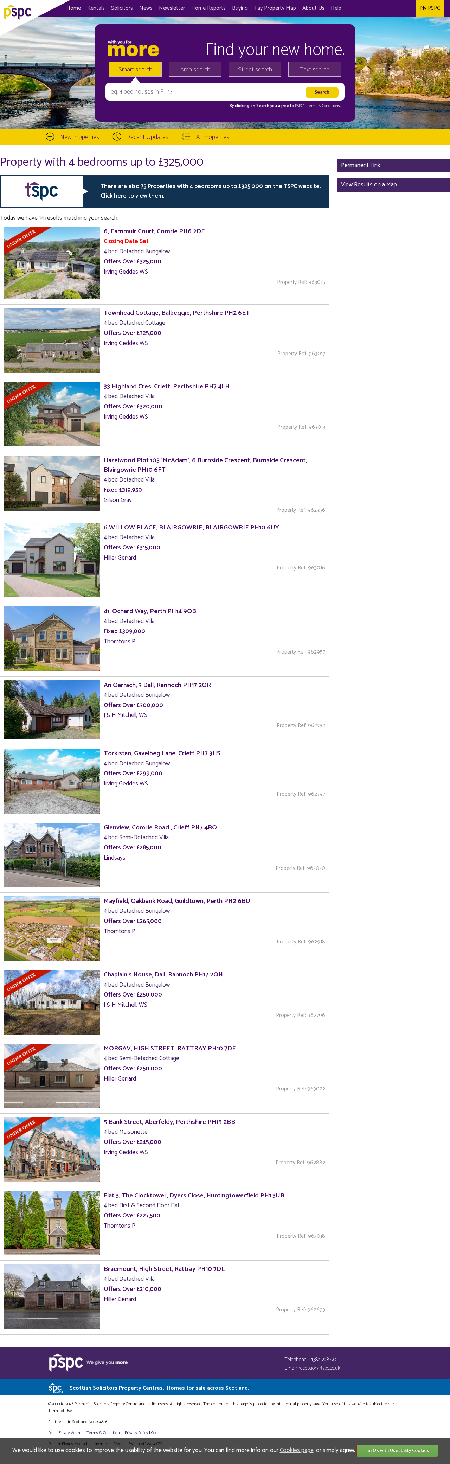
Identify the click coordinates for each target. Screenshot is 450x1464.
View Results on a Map (369, 185)
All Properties (212, 137)
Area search (195, 69)
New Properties (79, 137)
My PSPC (430, 8)
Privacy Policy (136, 1433)
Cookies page (297, 1450)
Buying (240, 8)
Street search (255, 69)
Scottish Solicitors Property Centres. (159, 1388)
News (146, 8)
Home (73, 8)
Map (275, 8)
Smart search (135, 69)
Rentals (96, 8)
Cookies (158, 1433)
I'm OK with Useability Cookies (397, 1451)
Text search (314, 69)
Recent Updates (147, 137)
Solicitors (122, 8)
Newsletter (172, 8)
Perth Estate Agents (65, 1433)
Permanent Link (360, 165)
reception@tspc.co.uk (319, 1368)
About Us (313, 8)
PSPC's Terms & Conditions (317, 106)
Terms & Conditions (104, 1433)
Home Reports (208, 8)
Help (336, 8)
